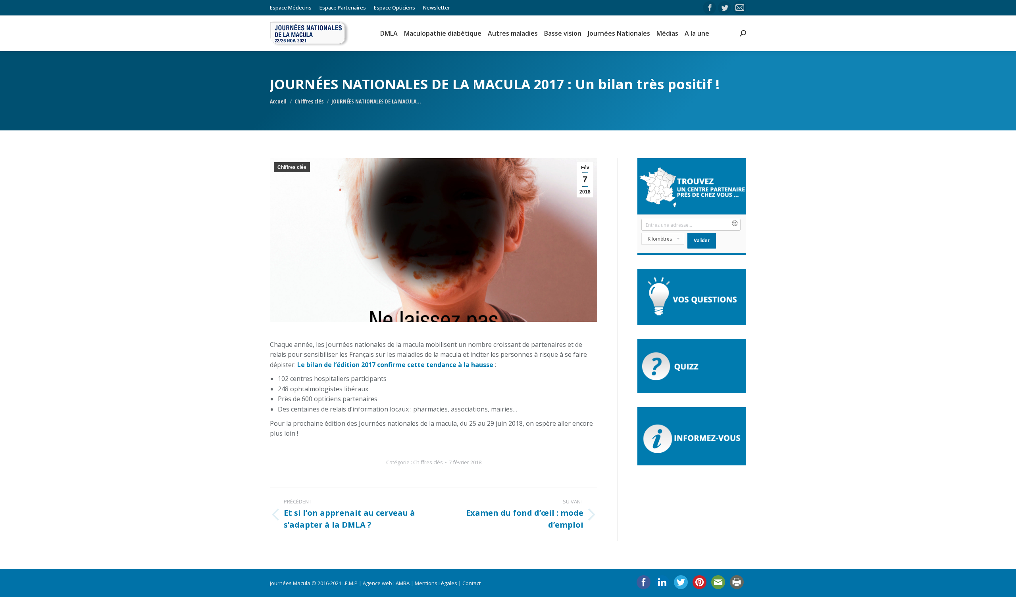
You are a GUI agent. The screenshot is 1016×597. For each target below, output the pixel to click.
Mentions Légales (436, 583)
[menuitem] (291, 7)
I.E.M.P (350, 583)
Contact (471, 583)
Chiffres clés (291, 167)
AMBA (403, 583)
